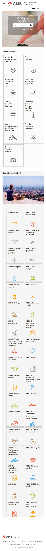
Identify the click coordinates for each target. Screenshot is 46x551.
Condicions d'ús (22, 45)
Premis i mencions (30, 544)
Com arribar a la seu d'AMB (11, 541)
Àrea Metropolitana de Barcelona (12, 536)
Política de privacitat (17, 544)
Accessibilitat (32, 541)
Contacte (23, 541)
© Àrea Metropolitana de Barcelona (23, 547)
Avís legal (40, 541)
